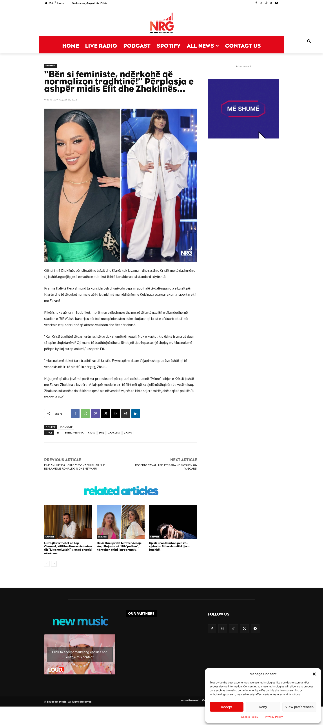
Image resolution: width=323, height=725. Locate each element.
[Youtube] (276, 3)
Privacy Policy (274, 716)
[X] (271, 3)
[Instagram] (261, 3)
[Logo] (161, 23)
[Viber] (95, 413)
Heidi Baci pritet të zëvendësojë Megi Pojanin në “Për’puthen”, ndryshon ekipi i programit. (119, 547)
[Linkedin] (135, 413)
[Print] (125, 413)
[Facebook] (256, 3)
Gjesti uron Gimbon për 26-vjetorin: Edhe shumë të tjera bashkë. (169, 547)
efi (58, 432)
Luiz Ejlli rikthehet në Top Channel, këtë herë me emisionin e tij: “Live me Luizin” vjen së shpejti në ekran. (68, 548)
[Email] (115, 413)
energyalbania (74, 432)
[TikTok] (266, 3)
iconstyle (66, 427)
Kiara (91, 432)
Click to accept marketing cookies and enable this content (79, 654)
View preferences (299, 707)
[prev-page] (47, 564)
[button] (314, 674)
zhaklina (114, 432)
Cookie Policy (249, 716)
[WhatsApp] (85, 413)
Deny (263, 707)
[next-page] (54, 564)
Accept (226, 707)
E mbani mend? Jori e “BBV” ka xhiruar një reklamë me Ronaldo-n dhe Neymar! (74, 467)
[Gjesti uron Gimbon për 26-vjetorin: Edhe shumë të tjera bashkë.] (173, 522)
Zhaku (128, 432)
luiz (101, 432)
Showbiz (50, 66)
